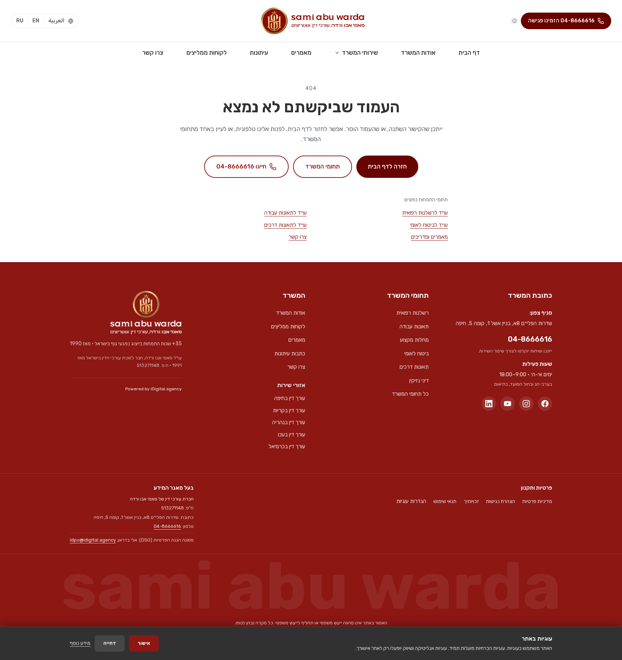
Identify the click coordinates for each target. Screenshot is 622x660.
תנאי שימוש (444, 501)
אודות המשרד (418, 52)
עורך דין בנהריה (288, 422)
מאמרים (301, 52)
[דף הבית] (146, 312)
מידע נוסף (80, 643)
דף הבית (469, 52)
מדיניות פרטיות (537, 501)
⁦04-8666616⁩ (530, 339)
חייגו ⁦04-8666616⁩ (241, 166)
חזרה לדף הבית (387, 166)
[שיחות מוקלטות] (514, 20)
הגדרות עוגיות (411, 501)
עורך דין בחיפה (289, 398)
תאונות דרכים (414, 367)
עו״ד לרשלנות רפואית (425, 213)
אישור (144, 643)
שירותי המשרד (360, 52)
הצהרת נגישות (500, 501)
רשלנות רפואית (412, 313)
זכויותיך (471, 501)
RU (19, 20)
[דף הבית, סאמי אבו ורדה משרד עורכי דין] (313, 21)
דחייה (109, 643)
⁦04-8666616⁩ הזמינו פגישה (561, 20)
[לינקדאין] (489, 403)
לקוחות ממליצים (206, 52)
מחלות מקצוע (414, 340)
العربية (56, 20)
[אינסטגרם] (526, 403)
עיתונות (259, 52)
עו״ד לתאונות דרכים (285, 225)
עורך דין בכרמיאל (287, 446)
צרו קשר (152, 52)
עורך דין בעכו (291, 434)
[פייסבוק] (545, 403)
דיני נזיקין (419, 380)
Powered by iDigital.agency (153, 388)
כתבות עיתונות (289, 353)
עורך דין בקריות (289, 410)
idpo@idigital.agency (93, 540)
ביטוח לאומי (416, 353)
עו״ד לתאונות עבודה (285, 213)
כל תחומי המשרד (410, 394)
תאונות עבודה (414, 326)
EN (35, 20)
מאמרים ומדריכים (429, 237)
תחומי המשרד (322, 166)
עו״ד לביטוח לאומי (429, 225)
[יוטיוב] (507, 403)
